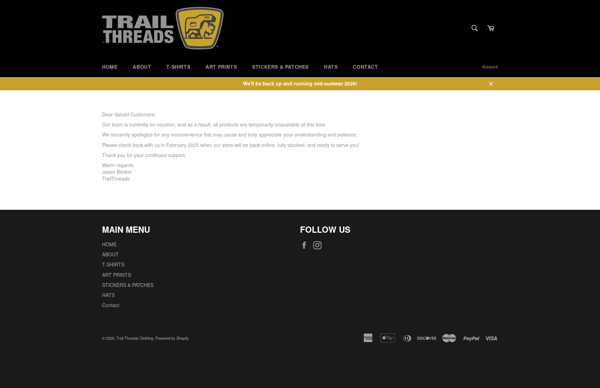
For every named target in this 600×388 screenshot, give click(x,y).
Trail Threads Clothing (134, 338)
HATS (331, 66)
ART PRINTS (221, 66)
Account (490, 66)
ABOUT (142, 66)
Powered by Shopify (172, 338)
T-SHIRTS (178, 66)
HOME (109, 66)
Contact (365, 66)
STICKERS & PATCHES (280, 66)
